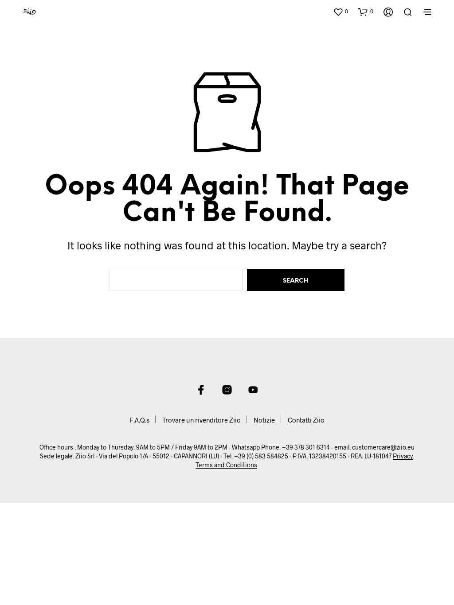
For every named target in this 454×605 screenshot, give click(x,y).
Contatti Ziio (306, 420)
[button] (340, 11)
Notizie (264, 420)
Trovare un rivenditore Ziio (201, 420)
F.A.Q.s (139, 420)
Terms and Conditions (226, 465)
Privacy (403, 456)
